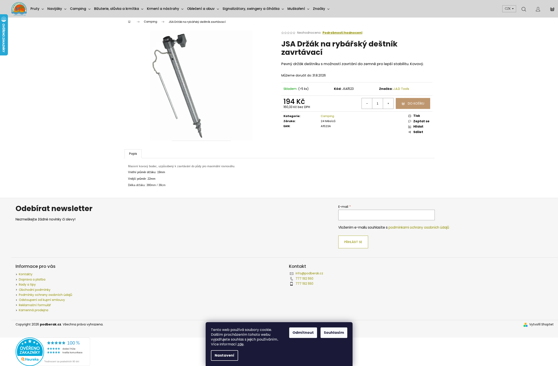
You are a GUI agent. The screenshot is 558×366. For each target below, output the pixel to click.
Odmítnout (303, 332)
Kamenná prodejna (33, 310)
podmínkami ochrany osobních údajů (419, 227)
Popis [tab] (133, 153)
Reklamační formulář (35, 305)
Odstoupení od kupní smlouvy (42, 300)
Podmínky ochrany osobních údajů (45, 295)
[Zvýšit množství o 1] (388, 103)
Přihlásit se (353, 242)
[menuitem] (37, 9)
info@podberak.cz (309, 273)
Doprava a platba (32, 279)
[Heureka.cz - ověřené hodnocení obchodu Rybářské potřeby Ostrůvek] (53, 351)
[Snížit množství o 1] (367, 103)
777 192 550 (304, 278)
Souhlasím (334, 332)
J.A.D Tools (401, 89)
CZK (508, 8)
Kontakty (25, 274)
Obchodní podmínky (34, 290)
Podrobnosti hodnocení (342, 33)
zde (240, 344)
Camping (327, 116)
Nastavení (224, 355)
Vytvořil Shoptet (541, 324)
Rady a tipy (27, 284)
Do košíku (416, 103)
